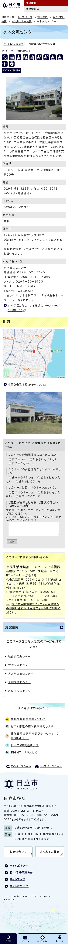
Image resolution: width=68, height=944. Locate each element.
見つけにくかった (30, 496)
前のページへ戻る (21, 766)
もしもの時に (42, 941)
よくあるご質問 (50, 851)
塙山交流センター (19, 656)
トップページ (25, 17)
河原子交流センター (20, 691)
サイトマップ (17, 879)
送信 (12, 542)
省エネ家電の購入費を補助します (32, 726)
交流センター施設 (22, 21)
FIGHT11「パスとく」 (25, 752)
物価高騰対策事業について (28, 719)
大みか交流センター (20, 673)
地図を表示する (25, 384)
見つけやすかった (23, 492)
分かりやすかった (23, 477)
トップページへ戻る (51, 766)
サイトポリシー (19, 865)
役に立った (19, 459)
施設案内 (42, 17)
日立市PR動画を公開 (25, 745)
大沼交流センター (19, 665)
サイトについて (19, 886)
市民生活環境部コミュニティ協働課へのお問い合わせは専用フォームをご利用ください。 (33, 608)
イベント (25, 941)
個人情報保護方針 (21, 872)
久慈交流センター (19, 682)
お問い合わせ (18, 851)
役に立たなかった (23, 463)
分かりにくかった (30, 481)
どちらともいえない (45, 459)
